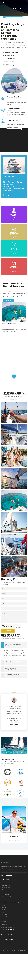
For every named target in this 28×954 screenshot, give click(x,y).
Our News (4, 912)
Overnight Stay (5, 894)
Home (3, 905)
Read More (3, 765)
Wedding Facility (6, 882)
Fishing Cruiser (5, 892)
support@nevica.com (12, 370)
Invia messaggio (8, 630)
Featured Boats (5, 916)
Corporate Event (5, 889)
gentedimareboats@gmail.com (9, 927)
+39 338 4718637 (10, 929)
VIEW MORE (8, 300)
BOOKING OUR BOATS (8, 939)
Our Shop (4, 909)
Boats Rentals (5, 898)
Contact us (4, 921)
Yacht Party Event (6, 887)
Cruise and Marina (6, 885)
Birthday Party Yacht (6, 896)
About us (4, 907)
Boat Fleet (4, 914)
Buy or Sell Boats (6, 919)
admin (4, 757)
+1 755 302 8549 (10, 369)
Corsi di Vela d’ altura (8, 759)
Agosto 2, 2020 (10, 757)
